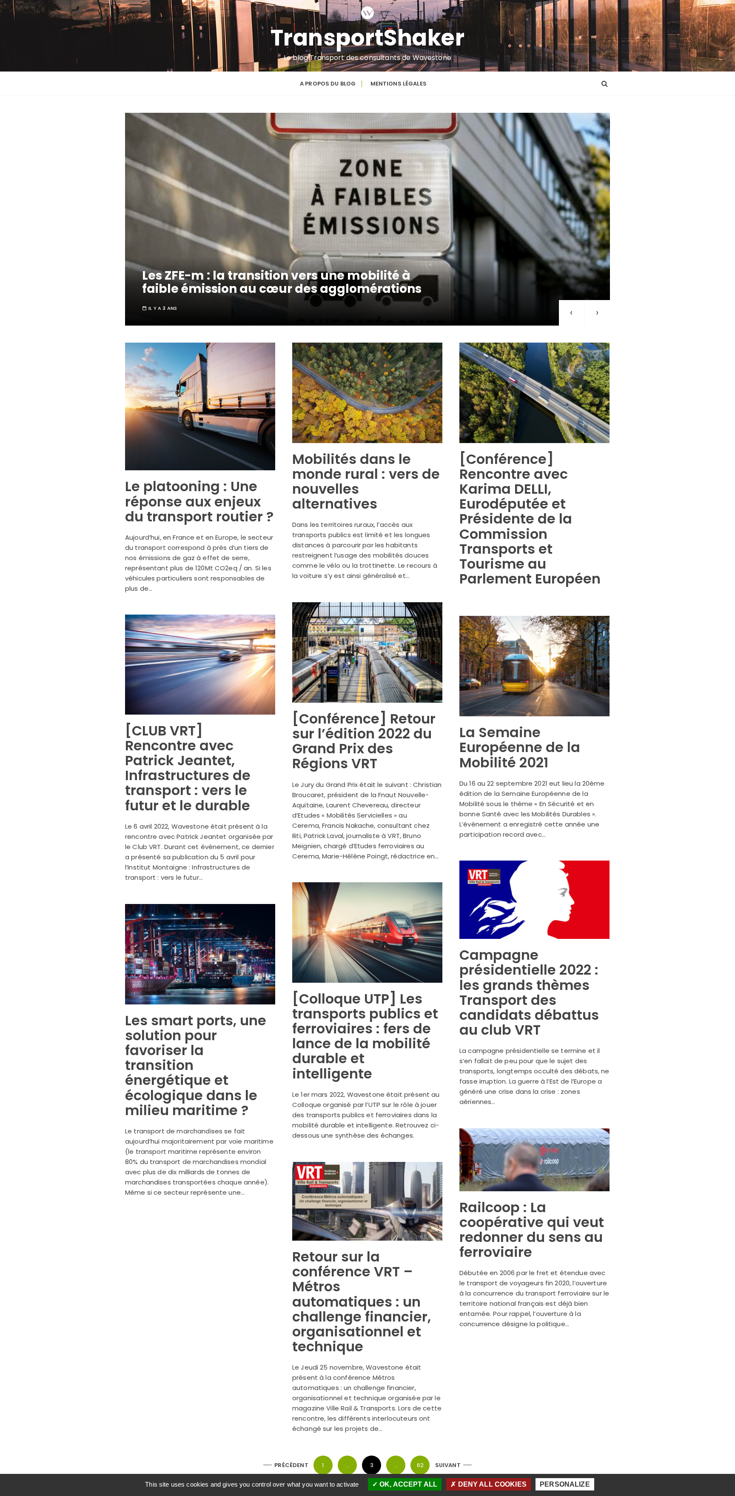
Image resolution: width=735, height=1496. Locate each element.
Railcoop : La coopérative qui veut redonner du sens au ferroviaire (531, 1230)
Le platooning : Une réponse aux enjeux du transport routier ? (199, 501)
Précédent (291, 1465)
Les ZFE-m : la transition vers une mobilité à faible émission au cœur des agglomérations (282, 282)
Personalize (565, 1484)
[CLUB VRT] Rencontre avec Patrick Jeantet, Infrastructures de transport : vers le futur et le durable (188, 768)
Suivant (448, 1465)
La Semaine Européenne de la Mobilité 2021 (519, 747)
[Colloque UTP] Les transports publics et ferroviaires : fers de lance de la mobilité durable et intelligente (365, 1036)
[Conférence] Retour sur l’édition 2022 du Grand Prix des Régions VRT (364, 741)
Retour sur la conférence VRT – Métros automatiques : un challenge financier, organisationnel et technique (361, 1301)
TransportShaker (368, 37)
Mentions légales (398, 84)
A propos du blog (328, 84)
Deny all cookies (491, 1484)
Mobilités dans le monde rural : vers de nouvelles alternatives (366, 481)
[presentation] (571, 313)
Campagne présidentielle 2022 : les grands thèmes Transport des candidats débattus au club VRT (529, 992)
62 (420, 1465)
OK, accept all (407, 1484)
